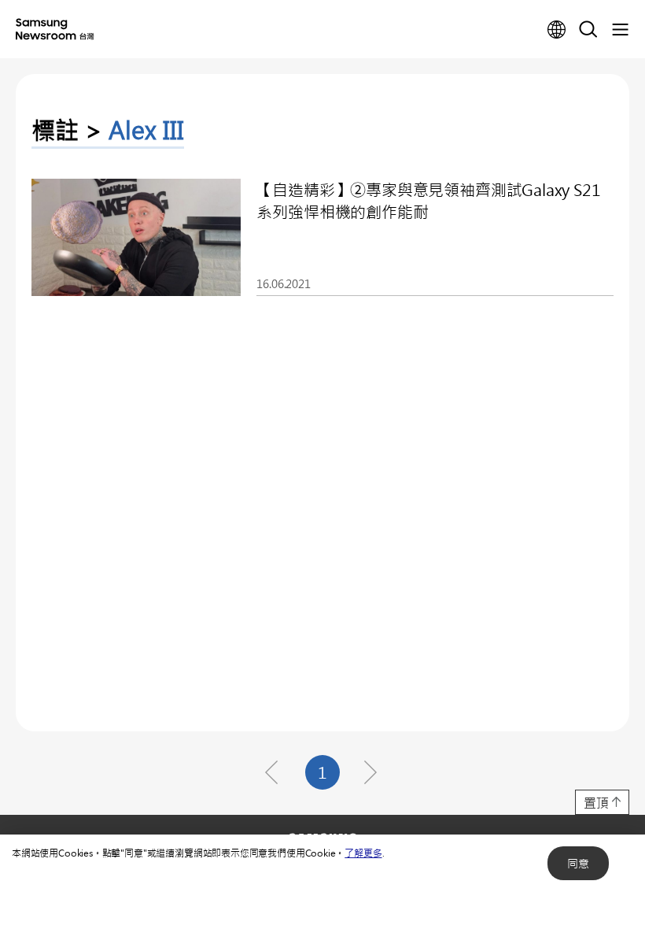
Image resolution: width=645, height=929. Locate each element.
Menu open (620, 30)
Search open (588, 30)
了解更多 (363, 852)
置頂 (596, 802)
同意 (578, 863)
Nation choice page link (557, 30)
